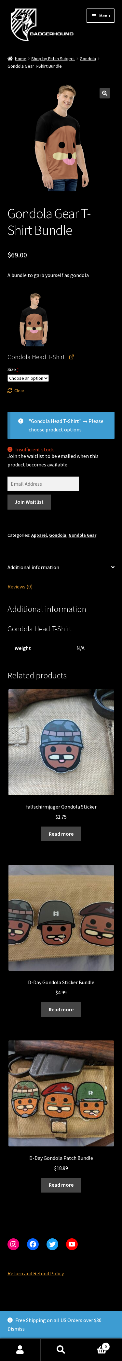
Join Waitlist (29, 501)
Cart (94, 1344)
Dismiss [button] (16, 1328)
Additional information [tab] (33, 567)
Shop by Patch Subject (53, 58)
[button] (105, 93)
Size (13, 369)
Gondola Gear (82, 535)
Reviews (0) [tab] (20, 586)
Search (61, 1350)
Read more (61, 833)
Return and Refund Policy (35, 1273)
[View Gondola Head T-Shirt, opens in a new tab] (71, 356)
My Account (20, 1350)
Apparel (39, 535)
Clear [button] (19, 390)
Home (20, 58)
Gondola (88, 58)
